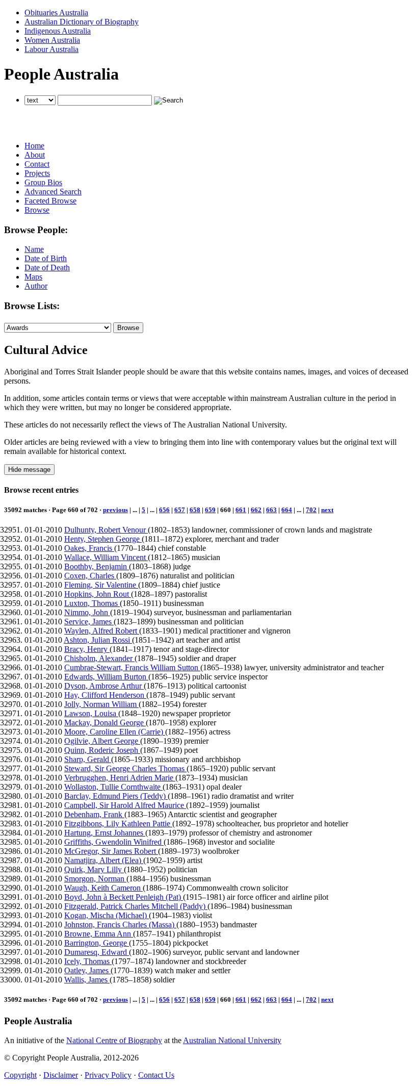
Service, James (89, 621)
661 (241, 510)
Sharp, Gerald (87, 759)
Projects (37, 173)
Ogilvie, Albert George (102, 741)
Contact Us (156, 1075)
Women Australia (52, 40)
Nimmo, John (87, 612)
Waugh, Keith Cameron (103, 887)
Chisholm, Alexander (99, 658)
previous (115, 510)
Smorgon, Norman (95, 878)
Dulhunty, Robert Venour (106, 529)
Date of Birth (45, 258)
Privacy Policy (108, 1075)
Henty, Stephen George (103, 539)
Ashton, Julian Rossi (98, 640)
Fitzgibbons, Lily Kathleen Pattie (118, 823)
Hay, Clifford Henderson (105, 695)
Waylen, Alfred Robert (101, 630)
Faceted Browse (50, 200)
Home (34, 145)
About (34, 154)
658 (195, 510)
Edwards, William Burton (106, 676)
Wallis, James (87, 979)
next (327, 510)
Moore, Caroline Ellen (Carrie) (114, 731)
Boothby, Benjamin (96, 566)
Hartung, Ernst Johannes (104, 832)
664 (286, 510)
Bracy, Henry (87, 649)
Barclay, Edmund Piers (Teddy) (116, 796)
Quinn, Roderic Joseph (102, 750)
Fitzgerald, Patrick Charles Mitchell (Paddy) (135, 906)
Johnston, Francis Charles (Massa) (120, 924)
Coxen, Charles (90, 575)
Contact (36, 164)
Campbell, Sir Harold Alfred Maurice (125, 805)
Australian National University (232, 1040)
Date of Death (47, 267)
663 (271, 510)
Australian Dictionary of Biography (81, 21)
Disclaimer (60, 1075)
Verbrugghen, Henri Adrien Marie (119, 777)
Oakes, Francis (89, 548)
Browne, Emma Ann (98, 933)
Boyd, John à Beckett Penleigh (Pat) (123, 897)
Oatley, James (87, 970)
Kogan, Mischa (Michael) (106, 915)
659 (210, 510)
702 (311, 510)
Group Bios (43, 182)
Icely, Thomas (88, 961)
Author (35, 286)
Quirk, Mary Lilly (94, 869)
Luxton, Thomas (92, 603)
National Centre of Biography (114, 1040)
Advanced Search (53, 191)
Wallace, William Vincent (106, 557)
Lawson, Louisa (91, 713)
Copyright (20, 1075)
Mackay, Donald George (105, 722)
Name (34, 249)
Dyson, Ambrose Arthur (104, 685)
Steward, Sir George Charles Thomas (125, 768)
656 (164, 510)
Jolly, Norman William (101, 704)
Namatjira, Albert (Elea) (103, 860)
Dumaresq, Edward (96, 952)
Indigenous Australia (57, 31)
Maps (33, 276)
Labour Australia (51, 49)
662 (256, 510)
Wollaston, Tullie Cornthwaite (113, 786)
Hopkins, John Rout (97, 594)
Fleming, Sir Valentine (101, 584)
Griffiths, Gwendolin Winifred (114, 842)
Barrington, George (96, 943)
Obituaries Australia (56, 12)
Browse (36, 210)
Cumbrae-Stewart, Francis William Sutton (132, 667)
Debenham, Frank (94, 814)
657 (179, 510)
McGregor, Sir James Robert (111, 851)
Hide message (29, 469)
